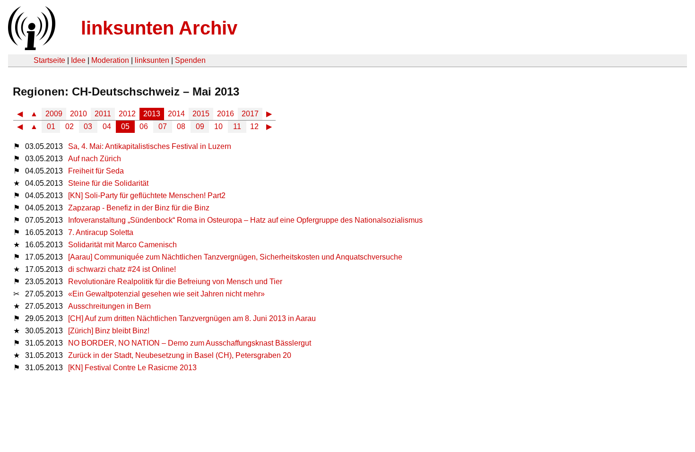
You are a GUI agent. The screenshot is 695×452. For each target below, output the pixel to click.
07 (162, 126)
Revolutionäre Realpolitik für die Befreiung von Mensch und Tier (175, 282)
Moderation (110, 60)
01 (51, 126)
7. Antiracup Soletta (100, 232)
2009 (53, 114)
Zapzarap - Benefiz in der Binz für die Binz (138, 208)
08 (181, 126)
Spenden (190, 60)
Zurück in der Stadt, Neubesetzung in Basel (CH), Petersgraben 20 (179, 355)
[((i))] (30, 47)
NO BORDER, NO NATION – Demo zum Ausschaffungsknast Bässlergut (189, 343)
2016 (225, 114)
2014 (176, 114)
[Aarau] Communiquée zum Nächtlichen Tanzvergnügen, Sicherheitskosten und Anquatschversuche (236, 257)
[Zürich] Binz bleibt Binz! (108, 331)
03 (88, 126)
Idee (78, 60)
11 (237, 126)
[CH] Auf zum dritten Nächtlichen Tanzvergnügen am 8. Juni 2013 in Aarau (192, 318)
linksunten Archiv (159, 27)
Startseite (49, 60)
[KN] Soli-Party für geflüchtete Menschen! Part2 (147, 195)
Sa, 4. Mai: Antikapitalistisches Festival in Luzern (149, 146)
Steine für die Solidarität (108, 183)
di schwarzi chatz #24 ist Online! (122, 269)
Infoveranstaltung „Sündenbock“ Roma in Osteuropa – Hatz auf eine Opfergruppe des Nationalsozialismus (245, 220)
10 (218, 126)
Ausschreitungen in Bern (109, 306)
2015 (200, 114)
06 (143, 126)
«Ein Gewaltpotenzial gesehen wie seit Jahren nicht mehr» (166, 294)
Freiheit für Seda (96, 171)
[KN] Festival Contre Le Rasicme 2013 (132, 368)
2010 (78, 114)
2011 (103, 114)
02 (69, 126)
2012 (127, 114)
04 (107, 126)
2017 (250, 114)
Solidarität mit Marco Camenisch (122, 245)
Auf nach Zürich (94, 159)
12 (254, 126)
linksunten (152, 60)
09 (200, 126)
